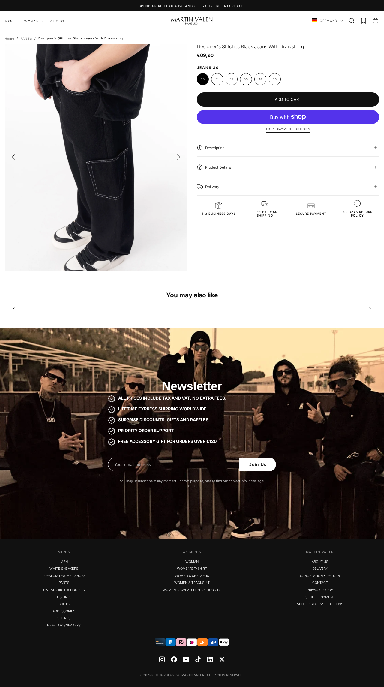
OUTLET (57, 21)
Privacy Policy (320, 590)
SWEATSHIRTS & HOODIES (64, 590)
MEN (9, 21)
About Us (320, 562)
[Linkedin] (210, 659)
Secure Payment (320, 597)
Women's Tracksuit (192, 582)
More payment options (288, 129)
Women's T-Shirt (192, 568)
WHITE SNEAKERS (64, 568)
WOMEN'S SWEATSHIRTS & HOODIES (192, 590)
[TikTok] (198, 659)
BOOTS (64, 604)
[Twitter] (222, 659)
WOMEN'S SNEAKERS (192, 576)
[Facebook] (174, 659)
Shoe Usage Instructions (320, 604)
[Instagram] (162, 659)
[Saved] (363, 21)
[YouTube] (186, 659)
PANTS (64, 582)
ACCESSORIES (63, 611)
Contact (320, 582)
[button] (351, 21)
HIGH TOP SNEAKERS (64, 625)
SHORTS (63, 618)
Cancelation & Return (320, 576)
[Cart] (375, 21)
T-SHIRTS (63, 597)
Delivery (320, 568)
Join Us (257, 464)
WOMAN (31, 21)
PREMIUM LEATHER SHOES (64, 576)
